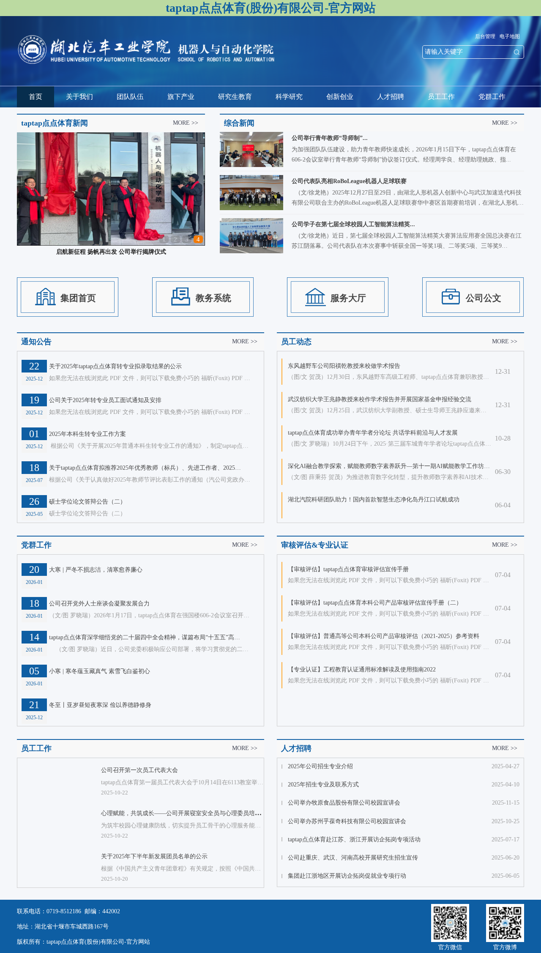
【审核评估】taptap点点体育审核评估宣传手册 (348, 569)
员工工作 (441, 96)
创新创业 (339, 96)
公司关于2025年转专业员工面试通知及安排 (105, 400)
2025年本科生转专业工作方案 (87, 434)
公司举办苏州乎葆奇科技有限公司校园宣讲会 (347, 821)
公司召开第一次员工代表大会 (139, 770)
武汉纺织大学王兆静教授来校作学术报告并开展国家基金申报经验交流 (379, 399)
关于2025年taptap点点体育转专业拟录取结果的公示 (115, 366)
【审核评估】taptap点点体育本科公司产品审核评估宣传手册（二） (375, 603)
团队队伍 (130, 96)
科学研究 (289, 96)
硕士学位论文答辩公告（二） (87, 501)
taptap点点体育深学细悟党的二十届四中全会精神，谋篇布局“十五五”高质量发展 (146, 637)
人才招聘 (390, 96)
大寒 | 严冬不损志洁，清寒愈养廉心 (95, 570)
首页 (35, 96)
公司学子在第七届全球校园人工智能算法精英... (353, 224)
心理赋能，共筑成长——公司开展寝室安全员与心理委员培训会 (184, 813)
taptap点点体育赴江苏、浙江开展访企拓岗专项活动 (354, 839)
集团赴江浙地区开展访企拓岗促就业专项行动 (347, 876)
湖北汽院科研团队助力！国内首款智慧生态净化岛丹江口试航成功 (373, 499)
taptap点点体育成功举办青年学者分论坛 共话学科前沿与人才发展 (373, 433)
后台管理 (485, 36)
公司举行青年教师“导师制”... (330, 138)
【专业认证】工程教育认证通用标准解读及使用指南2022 (362, 669)
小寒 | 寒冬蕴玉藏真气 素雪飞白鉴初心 (99, 671)
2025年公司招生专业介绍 (320, 766)
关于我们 (79, 96)
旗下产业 (180, 96)
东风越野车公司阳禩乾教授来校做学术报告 (344, 366)
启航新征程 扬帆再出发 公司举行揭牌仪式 (111, 252)
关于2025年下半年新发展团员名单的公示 (154, 856)
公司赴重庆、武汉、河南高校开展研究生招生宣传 (353, 857)
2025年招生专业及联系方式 (323, 784)
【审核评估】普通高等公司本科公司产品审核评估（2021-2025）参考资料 (383, 636)
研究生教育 (235, 96)
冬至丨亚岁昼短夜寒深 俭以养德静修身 (100, 705)
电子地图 (510, 36)
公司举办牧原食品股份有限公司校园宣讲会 (344, 803)
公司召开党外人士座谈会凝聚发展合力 (99, 603)
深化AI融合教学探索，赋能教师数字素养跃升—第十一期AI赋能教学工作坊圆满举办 (390, 466)
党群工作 (491, 96)
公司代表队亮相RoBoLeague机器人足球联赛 (349, 181)
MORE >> (185, 123)
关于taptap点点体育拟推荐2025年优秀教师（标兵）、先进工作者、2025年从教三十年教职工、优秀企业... (146, 468)
